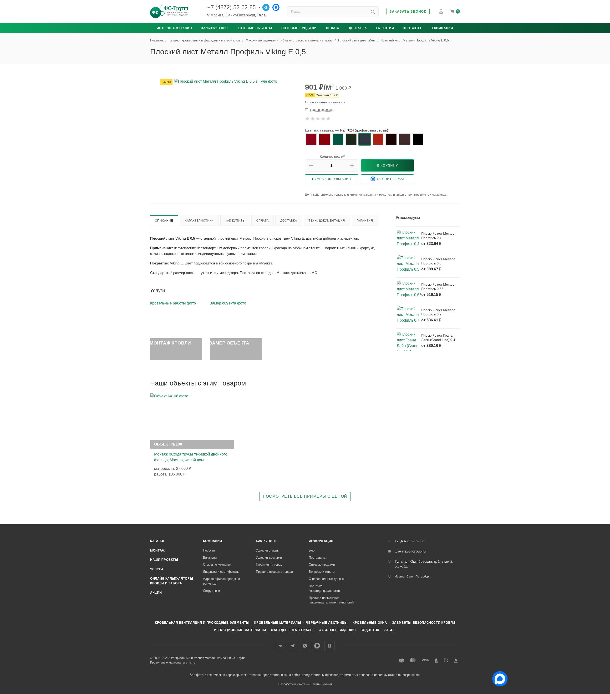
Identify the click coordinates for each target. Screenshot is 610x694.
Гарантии (385, 28)
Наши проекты (164, 560)
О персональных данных (327, 579)
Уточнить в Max (391, 179)
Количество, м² (332, 156)
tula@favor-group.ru (410, 551)
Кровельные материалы (277, 622)
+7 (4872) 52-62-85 (231, 7)
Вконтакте (281, 646)
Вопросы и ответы (322, 571)
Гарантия (365, 220)
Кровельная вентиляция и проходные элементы (202, 622)
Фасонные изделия (337, 630)
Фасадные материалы (292, 630)
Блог (312, 550)
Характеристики (199, 220)
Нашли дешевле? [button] (322, 109)
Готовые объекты (255, 28)
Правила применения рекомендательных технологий (331, 600)
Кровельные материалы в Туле (172, 662)
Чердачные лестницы (327, 622)
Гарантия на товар (269, 564)
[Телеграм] (265, 7)
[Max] (276, 7)
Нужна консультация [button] (331, 179)
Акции (156, 592)
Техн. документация (327, 220)
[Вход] (441, 11)
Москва (217, 15)
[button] (408, 11)
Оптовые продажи (299, 28)
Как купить (235, 220)
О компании (442, 28)
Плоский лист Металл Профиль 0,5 (438, 261)
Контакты (412, 28)
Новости (209, 550)
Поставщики (317, 557)
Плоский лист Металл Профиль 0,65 (438, 287)
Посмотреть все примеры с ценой (305, 496)
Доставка (358, 28)
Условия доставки (269, 557)
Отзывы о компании (217, 564)
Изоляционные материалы (240, 630)
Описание (164, 220)
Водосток (370, 630)
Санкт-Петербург (240, 15)
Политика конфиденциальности (324, 588)
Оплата (332, 28)
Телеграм (293, 646)
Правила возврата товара (274, 571)
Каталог (157, 541)
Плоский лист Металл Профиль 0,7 (438, 312)
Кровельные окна (370, 622)
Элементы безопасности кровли (423, 622)
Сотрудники (211, 591)
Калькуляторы (215, 28)
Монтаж (157, 550)
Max (317, 646)
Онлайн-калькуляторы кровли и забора (171, 581)
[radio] (311, 139)
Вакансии (210, 557)
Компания (212, 541)
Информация (321, 541)
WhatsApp (305, 646)
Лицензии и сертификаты (221, 571)
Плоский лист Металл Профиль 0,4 (438, 236)
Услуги (156, 569)
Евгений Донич (321, 684)
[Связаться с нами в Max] (498, 677)
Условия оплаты (267, 550)
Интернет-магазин (174, 28)
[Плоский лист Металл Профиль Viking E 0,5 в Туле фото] (227, 107)
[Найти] (373, 11)
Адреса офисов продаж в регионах (221, 581)
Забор (390, 630)
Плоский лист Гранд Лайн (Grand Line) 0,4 (438, 338)
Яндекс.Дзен (329, 646)
